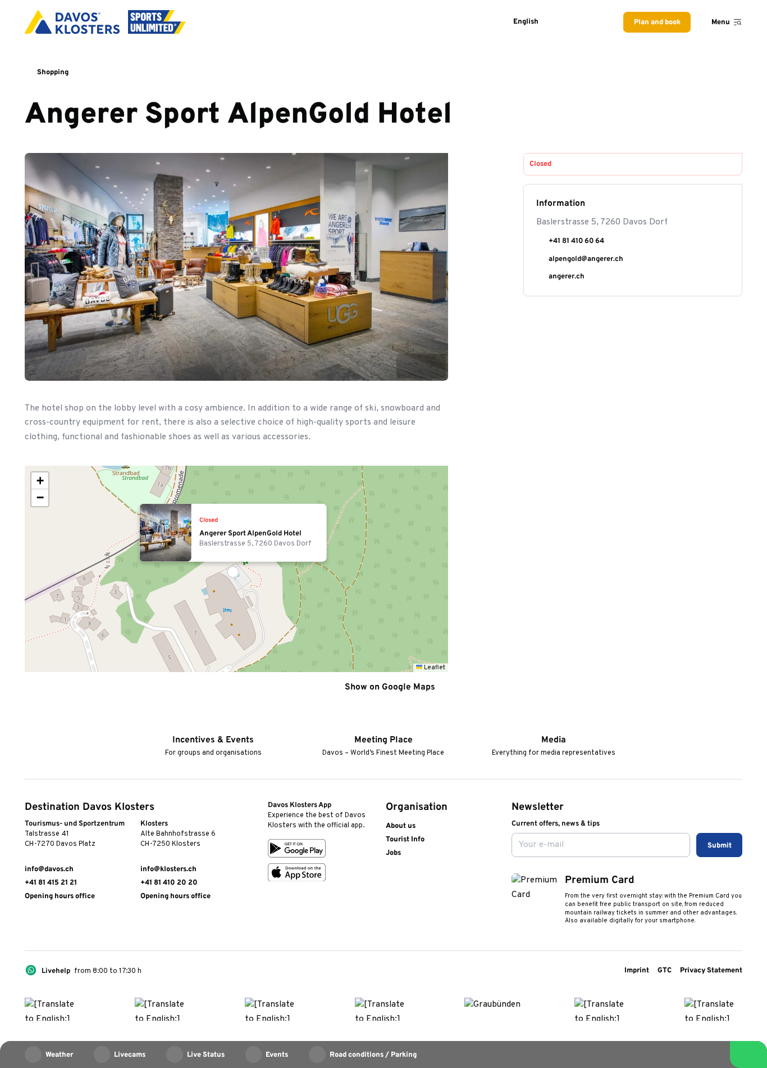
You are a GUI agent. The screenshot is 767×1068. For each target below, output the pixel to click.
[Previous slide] (408, 366)
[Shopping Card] (593, 22)
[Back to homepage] (105, 22)
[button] (236, 569)
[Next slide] (433, 366)
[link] (30, 925)
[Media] (553, 724)
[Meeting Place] (383, 724)
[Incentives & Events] (213, 724)
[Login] (568, 22)
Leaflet (433, 668)
